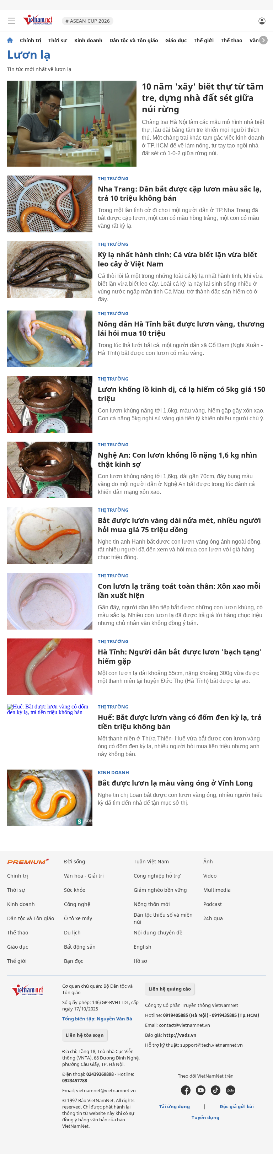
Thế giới (204, 40)
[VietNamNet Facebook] (186, 1093)
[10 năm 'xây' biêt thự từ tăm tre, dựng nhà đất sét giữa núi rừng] (71, 124)
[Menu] (11, 21)
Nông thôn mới (152, 904)
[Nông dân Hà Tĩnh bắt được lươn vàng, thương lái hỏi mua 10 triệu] (49, 339)
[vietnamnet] (39, 26)
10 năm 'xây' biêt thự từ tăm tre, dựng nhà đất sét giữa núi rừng (203, 97)
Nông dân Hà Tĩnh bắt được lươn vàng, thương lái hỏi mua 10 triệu (181, 328)
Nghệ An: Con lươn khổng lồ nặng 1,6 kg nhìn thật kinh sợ (177, 459)
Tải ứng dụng (174, 1106)
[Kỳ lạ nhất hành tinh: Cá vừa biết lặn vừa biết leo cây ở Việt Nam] (49, 269)
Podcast (212, 904)
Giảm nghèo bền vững (160, 889)
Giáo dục (176, 40)
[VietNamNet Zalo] (230, 1093)
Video (209, 875)
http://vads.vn (180, 1035)
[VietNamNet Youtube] (200, 1093)
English (142, 946)
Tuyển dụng (205, 1117)
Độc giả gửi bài (237, 1106)
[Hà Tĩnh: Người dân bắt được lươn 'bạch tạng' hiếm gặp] (49, 666)
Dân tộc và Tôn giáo (133, 40)
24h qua (213, 918)
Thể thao (231, 40)
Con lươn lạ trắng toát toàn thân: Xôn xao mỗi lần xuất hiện (179, 590)
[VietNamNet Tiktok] (215, 1093)
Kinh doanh (88, 40)
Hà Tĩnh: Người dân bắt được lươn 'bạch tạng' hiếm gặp (180, 656)
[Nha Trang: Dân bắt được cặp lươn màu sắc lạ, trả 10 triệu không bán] (49, 204)
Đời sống (74, 861)
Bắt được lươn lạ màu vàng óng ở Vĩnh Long (175, 783)
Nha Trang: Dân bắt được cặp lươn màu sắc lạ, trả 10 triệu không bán (180, 193)
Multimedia (217, 889)
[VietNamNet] (10, 40)
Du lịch (72, 932)
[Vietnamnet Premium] (28, 864)
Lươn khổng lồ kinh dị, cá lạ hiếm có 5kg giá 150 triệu (181, 393)
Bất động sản (80, 946)
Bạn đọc (73, 961)
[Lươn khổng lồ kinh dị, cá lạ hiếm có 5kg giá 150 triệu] (49, 404)
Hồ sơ (140, 961)
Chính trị (30, 40)
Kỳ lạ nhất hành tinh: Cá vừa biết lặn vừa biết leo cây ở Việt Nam (177, 259)
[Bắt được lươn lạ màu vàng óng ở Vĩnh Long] (49, 798)
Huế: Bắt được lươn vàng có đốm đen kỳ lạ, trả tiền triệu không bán (180, 721)
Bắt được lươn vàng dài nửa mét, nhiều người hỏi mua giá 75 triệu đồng (179, 525)
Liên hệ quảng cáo (170, 989)
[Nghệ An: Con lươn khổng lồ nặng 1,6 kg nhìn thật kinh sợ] (49, 470)
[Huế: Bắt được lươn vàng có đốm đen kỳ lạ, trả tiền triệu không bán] (49, 732)
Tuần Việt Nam (151, 861)
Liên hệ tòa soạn (85, 1035)
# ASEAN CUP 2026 (87, 20)
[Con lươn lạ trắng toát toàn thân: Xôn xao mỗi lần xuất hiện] (49, 601)
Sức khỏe (74, 889)
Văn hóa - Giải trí (84, 875)
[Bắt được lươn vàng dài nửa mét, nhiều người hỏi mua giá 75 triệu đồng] (49, 535)
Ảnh (208, 861)
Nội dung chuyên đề (158, 932)
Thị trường (113, 178)
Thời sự (57, 40)
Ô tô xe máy (78, 918)
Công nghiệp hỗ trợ (157, 875)
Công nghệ (77, 904)
